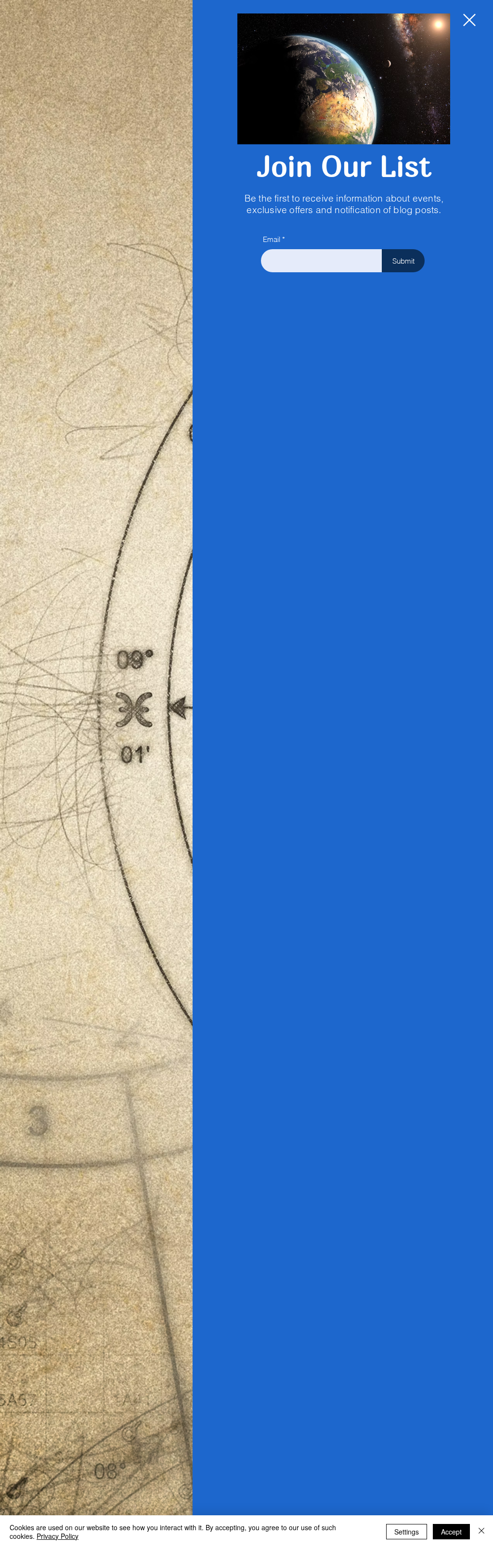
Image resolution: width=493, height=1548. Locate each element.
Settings (406, 1531)
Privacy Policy (57, 1536)
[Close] (481, 1531)
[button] (469, 20)
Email (271, 239)
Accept (451, 1531)
